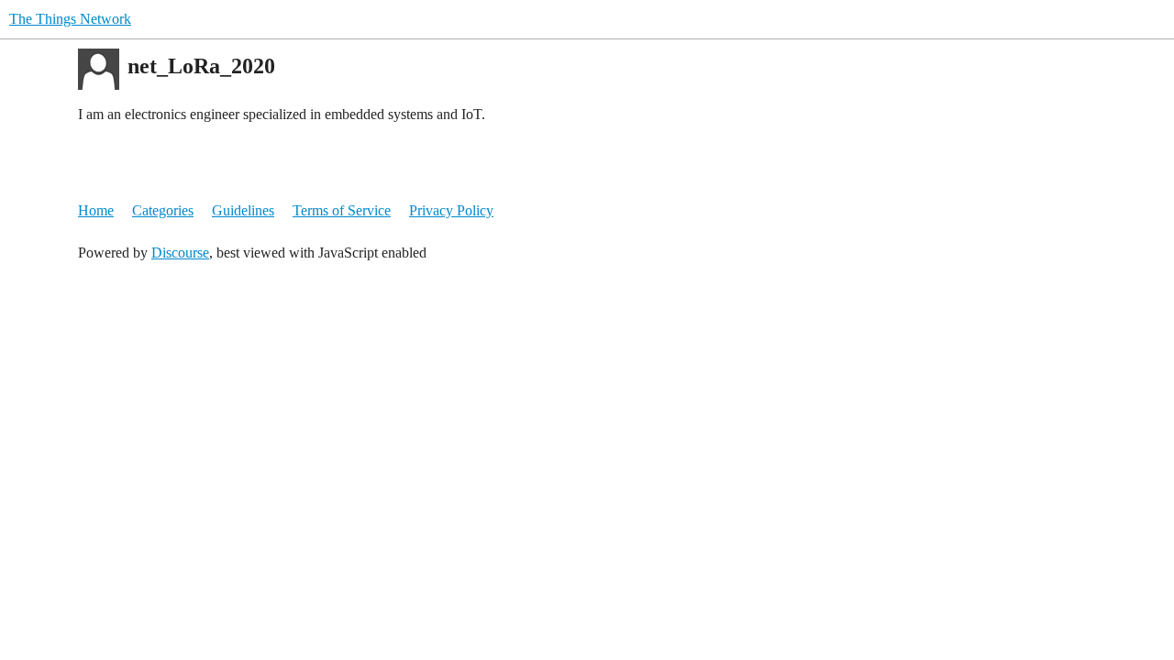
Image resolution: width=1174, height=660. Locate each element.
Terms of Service (342, 210)
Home (96, 210)
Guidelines (243, 210)
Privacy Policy (451, 210)
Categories (163, 210)
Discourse (180, 252)
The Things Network (70, 19)
